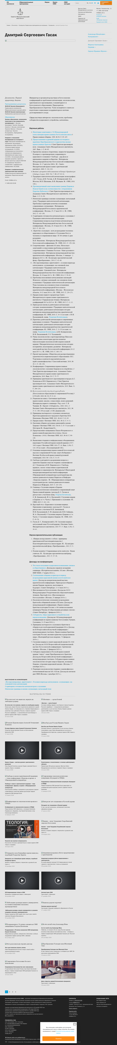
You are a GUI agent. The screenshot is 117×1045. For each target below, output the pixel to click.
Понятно (58, 1039)
